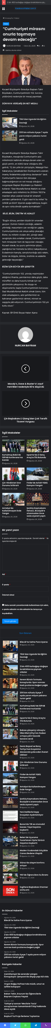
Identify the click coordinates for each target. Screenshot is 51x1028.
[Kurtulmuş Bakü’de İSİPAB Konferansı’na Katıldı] (13, 446)
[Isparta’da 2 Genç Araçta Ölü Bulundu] (38, 446)
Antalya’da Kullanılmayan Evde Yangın (11, 511)
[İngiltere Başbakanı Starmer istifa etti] (10, 891)
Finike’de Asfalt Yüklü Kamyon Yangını (37, 484)
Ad (4, 574)
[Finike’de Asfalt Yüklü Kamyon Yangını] (38, 474)
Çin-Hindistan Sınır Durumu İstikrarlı (11, 484)
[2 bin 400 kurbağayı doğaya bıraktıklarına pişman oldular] (10, 670)
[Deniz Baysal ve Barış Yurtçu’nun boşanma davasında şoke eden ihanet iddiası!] (10, 750)
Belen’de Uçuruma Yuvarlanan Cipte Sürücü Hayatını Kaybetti (32, 840)
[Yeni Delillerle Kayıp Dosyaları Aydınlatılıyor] (10, 816)
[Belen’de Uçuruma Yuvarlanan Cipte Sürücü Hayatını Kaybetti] (10, 841)
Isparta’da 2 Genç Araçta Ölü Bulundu (36, 456)
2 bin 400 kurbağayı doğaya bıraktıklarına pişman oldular (34, 669)
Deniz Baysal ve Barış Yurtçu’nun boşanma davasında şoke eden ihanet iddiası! (34, 750)
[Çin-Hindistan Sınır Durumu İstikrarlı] (13, 474)
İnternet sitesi (8, 595)
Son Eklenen (25, 633)
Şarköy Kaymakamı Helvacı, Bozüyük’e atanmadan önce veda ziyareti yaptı (36, 512)
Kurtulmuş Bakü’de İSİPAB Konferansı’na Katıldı (12, 457)
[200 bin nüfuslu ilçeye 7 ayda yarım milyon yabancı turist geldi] (9, 136)
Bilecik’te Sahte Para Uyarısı (34, 642)
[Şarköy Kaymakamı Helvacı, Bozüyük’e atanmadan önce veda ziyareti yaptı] (38, 499)
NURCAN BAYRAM (13, 46)
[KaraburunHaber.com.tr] (25, 8)
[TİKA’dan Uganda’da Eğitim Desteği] (9, 122)
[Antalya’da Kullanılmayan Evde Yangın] (13, 499)
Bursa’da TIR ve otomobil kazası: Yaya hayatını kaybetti (32, 827)
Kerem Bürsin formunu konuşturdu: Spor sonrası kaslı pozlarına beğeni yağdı (34, 682)
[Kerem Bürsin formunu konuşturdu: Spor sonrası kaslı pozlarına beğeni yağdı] (10, 683)
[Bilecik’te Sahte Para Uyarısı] (10, 646)
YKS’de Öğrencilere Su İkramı (34, 874)
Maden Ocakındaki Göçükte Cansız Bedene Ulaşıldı (34, 852)
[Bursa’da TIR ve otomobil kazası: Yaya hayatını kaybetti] (10, 828)
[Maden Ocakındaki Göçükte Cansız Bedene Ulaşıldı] (10, 854)
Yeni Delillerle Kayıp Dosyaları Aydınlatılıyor (31, 813)
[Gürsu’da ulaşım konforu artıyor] (10, 866)
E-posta (6, 584)
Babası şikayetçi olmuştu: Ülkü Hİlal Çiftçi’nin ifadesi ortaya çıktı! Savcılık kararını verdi (33, 734)
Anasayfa (8, 18)
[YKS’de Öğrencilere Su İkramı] (10, 878)
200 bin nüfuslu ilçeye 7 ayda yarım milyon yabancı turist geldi (33, 136)
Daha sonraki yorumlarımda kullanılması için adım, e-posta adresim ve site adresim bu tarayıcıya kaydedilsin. (25, 609)
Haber (16, 18)
